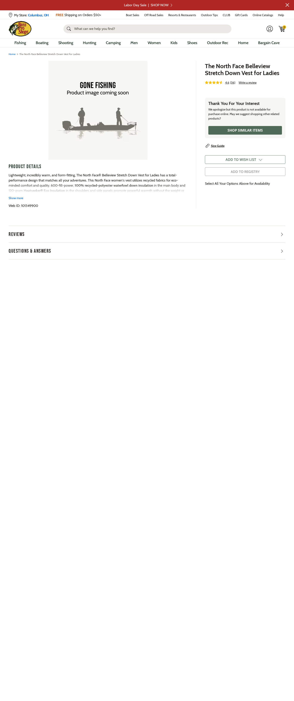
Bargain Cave (269, 42)
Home (243, 42)
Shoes (192, 42)
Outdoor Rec (217, 42)
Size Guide (217, 146)
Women (154, 42)
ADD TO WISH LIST (241, 159)
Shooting (65, 42)
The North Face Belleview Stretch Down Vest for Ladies (242, 69)
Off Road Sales (153, 15)
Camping (113, 42)
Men (134, 42)
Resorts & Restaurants (182, 15)
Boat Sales (132, 15)
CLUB (226, 15)
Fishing (20, 42)
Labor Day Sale (146, 5)
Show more (16, 198)
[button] (287, 5)
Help (281, 15)
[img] (282, 28)
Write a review (248, 83)
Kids (174, 42)
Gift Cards (241, 15)
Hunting (89, 42)
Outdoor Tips (209, 15)
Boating (42, 42)
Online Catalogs (263, 15)
